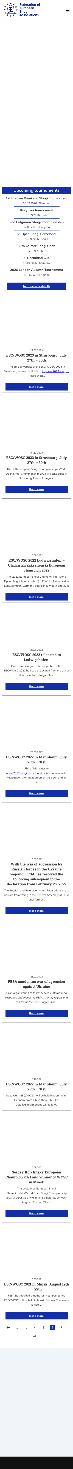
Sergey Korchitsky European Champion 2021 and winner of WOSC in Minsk (36, 1177)
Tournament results (36, 1436)
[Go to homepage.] (22, 10)
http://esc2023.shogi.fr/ (55, 371)
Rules (36, 1416)
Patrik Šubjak (48, 1462)
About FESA (36, 1403)
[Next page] (34, 1336)
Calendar (36, 1431)
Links (36, 1407)
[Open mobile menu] (67, 10)
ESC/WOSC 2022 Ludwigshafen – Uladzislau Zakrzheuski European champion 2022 (36, 565)
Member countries (36, 1412)
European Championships (36, 1441)
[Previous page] (8, 1327)
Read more (36, 387)
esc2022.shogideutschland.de (27, 773)
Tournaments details (36, 286)
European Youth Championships (36, 1445)
